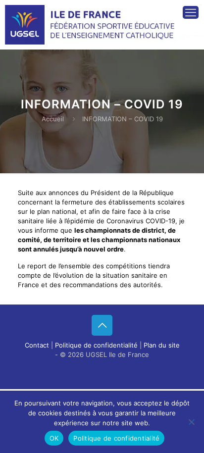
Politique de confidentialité (96, 345)
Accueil (53, 119)
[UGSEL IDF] (92, 17)
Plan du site (162, 345)
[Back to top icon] (102, 325)
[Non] (192, 422)
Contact (37, 345)
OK (54, 438)
